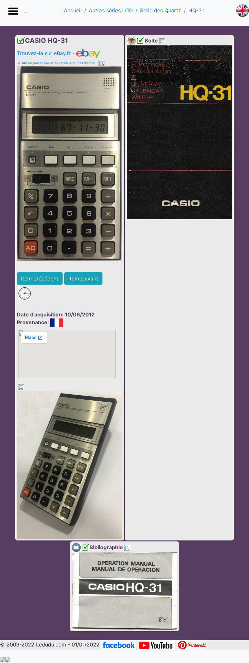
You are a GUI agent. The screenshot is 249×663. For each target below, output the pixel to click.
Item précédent (39, 278)
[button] (16, 13)
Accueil (73, 10)
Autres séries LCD (111, 10)
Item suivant (83, 278)
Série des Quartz (160, 10)
